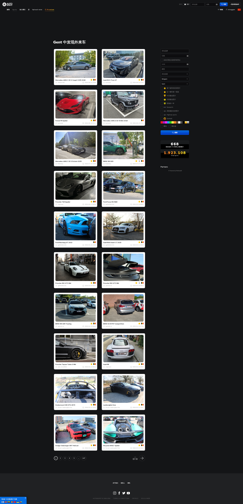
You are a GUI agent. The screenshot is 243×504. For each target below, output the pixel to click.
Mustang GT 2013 (65, 243)
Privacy (135, 498)
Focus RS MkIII (112, 202)
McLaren (106, 446)
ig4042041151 (110, 204)
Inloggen (231, 10)
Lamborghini (107, 405)
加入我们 (23, 10)
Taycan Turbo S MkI (69, 364)
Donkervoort (60, 405)
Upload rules (37, 10)
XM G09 (110, 161)
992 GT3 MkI (66, 283)
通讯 (129, 483)
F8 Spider (64, 121)
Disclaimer (145, 498)
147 (83, 458)
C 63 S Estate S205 (74, 161)
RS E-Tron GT (112, 80)
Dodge (57, 446)
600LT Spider (115, 446)
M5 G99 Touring (65, 324)
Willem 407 (61, 82)
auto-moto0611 (62, 367)
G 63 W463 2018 (121, 121)
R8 (108, 364)
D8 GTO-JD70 (70, 405)
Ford (105, 202)
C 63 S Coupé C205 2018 (76, 80)
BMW (105, 161)
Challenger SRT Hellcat (70, 446)
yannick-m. (109, 286)
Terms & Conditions (121, 498)
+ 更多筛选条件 (234, 4)
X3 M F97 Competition (116, 324)
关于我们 (115, 483)
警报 (221, 10)
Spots (14, 10)
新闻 (180, 4)
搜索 (225, 4)
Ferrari (57, 121)
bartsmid (108, 82)
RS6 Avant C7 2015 (114, 243)
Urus (114, 405)
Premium (50, 10)
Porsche (58, 202)
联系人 (123, 483)
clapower (60, 204)
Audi (105, 80)
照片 (188, 4)
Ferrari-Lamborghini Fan (65, 407)
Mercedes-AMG (61, 80)
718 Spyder (66, 202)
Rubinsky (60, 164)
